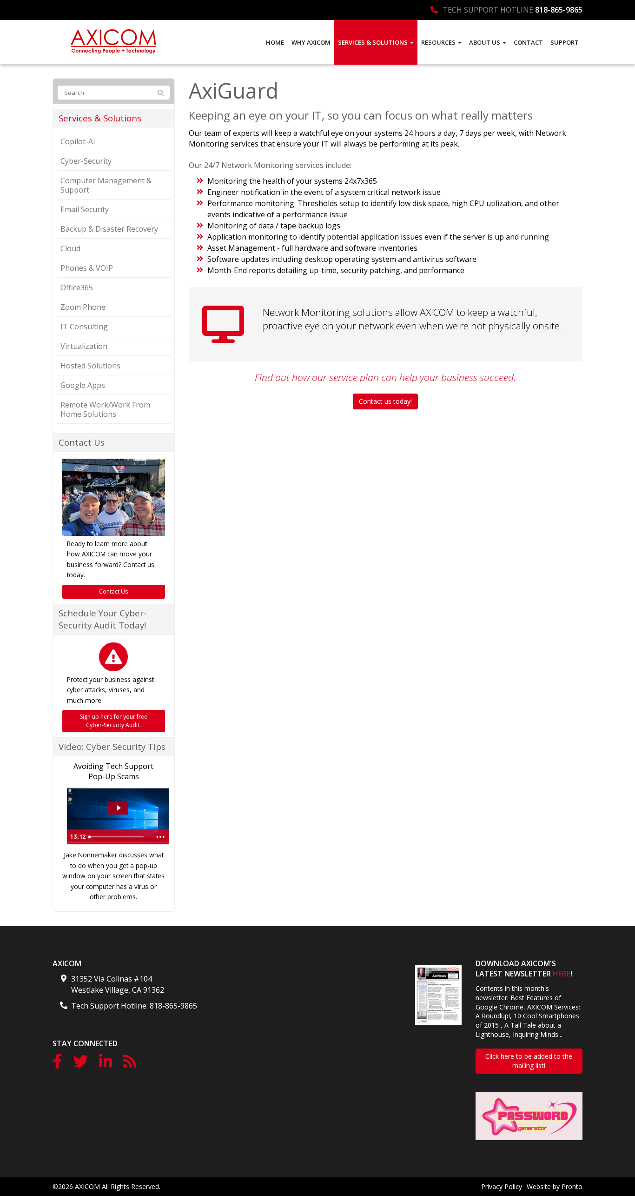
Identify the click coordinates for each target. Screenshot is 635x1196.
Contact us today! (385, 401)
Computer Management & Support (106, 185)
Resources (439, 42)
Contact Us (113, 591)
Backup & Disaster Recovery (109, 229)
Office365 (76, 287)
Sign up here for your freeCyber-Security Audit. (113, 721)
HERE (561, 974)
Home (275, 42)
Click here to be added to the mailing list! (528, 1061)
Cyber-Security (86, 161)
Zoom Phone (83, 307)
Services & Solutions (373, 42)
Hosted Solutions (90, 366)
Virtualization (83, 346)
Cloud (70, 248)
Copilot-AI (77, 141)
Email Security (84, 209)
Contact (528, 42)
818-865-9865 (558, 10)
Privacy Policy (501, 1186)
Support (564, 42)
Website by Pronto (554, 1186)
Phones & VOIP (86, 268)
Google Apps (82, 385)
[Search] (161, 93)
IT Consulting (84, 326)
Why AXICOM (311, 42)
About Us (485, 42)
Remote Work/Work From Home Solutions (105, 409)
